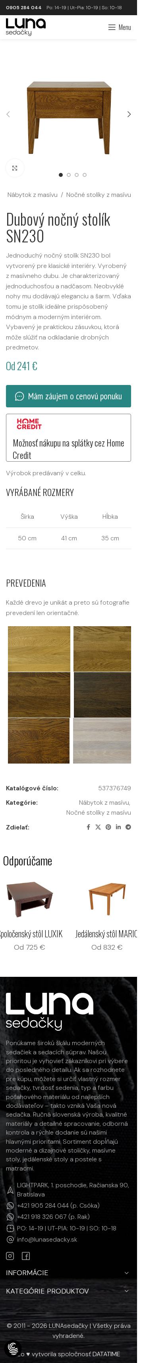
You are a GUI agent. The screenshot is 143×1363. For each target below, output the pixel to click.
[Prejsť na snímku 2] (69, 175)
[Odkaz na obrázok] (49, 1024)
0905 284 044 (24, 7)
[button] (8, 114)
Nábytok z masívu (33, 194)
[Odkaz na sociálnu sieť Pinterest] (108, 827)
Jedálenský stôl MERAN (107, 933)
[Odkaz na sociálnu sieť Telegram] (128, 827)
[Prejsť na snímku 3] (77, 175)
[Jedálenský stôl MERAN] (107, 900)
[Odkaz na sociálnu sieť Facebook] (88, 827)
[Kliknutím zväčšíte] (15, 168)
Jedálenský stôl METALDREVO (29, 939)
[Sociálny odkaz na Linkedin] (118, 827)
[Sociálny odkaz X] (98, 827)
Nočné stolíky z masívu (98, 194)
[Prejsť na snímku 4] (85, 175)
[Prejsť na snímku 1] (61, 175)
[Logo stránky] (26, 26)
